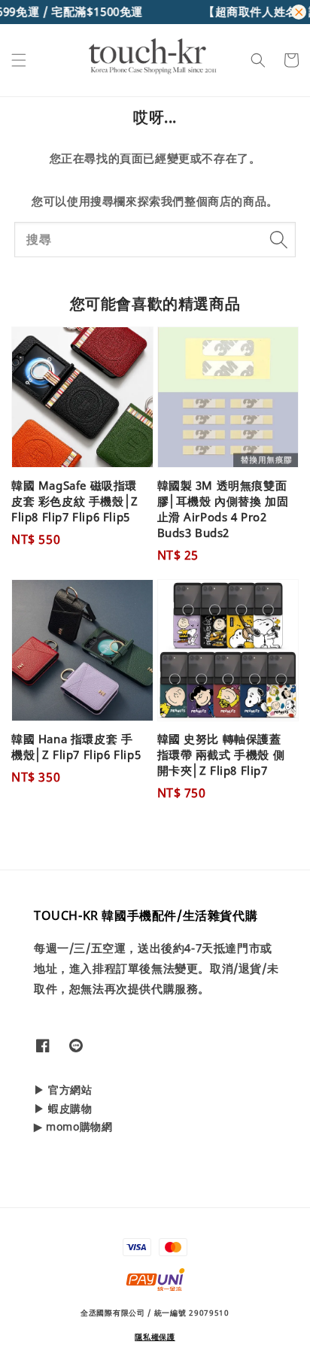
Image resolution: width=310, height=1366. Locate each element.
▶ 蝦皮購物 (63, 1108)
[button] (18, 60)
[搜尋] (278, 239)
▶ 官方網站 (63, 1089)
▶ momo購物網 (73, 1126)
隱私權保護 (155, 1336)
